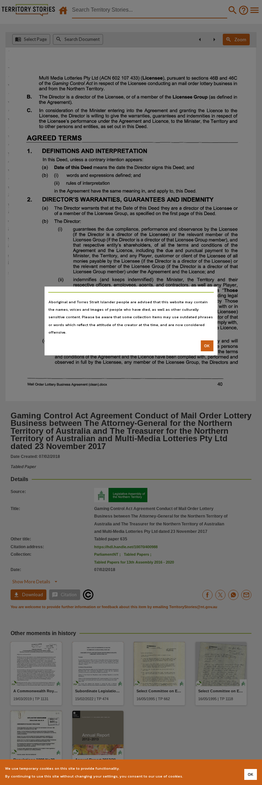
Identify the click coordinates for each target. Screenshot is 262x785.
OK (207, 346)
